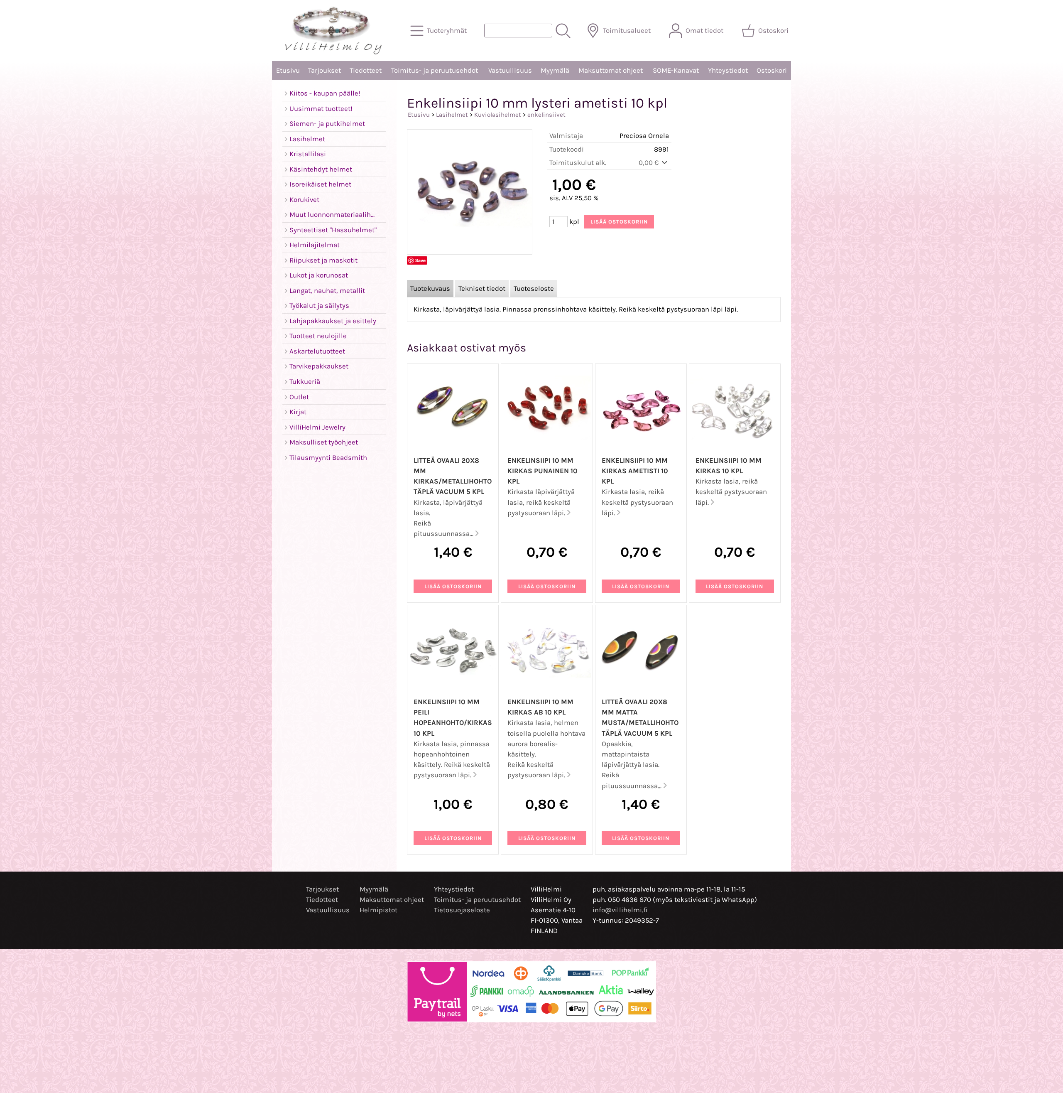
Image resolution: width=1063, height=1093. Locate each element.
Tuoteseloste (534, 288)
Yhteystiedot (728, 70)
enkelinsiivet (546, 114)
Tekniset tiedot (481, 288)
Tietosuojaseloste (462, 910)
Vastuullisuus (510, 70)
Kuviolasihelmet (497, 114)
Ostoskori (772, 70)
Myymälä (555, 70)
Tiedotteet (366, 70)
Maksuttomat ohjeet (610, 70)
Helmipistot (378, 910)
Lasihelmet (452, 114)
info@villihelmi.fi (620, 910)
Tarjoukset (324, 70)
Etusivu (288, 70)
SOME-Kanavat (676, 70)
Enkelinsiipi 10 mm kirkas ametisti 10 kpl (635, 471)
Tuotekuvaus (430, 288)
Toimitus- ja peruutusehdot (434, 70)
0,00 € (649, 163)
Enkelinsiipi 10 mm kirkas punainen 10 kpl (542, 471)
